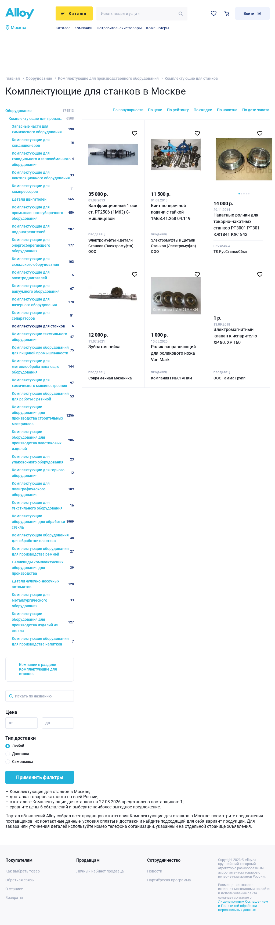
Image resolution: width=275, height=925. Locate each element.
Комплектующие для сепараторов (43, 315)
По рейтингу (178, 110)
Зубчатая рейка (104, 346)
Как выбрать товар (22, 871)
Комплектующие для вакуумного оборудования (43, 289)
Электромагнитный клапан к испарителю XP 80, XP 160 (235, 336)
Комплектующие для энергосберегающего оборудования (43, 245)
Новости (154, 871)
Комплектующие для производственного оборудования (108, 78)
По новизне (227, 110)
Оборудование (39, 78)
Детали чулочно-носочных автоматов (43, 584)
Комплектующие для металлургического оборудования (43, 600)
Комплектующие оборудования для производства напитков (43, 641)
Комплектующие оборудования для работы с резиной (43, 396)
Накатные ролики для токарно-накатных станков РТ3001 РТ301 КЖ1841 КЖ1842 (237, 224)
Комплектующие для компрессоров (43, 189)
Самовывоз (22, 761)
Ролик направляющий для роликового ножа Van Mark (173, 353)
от (11, 723)
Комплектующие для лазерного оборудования (43, 302)
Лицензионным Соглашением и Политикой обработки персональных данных (243, 905)
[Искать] (180, 13)
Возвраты (14, 897)
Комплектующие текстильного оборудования (43, 337)
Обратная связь (19, 880)
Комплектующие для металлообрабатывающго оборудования (43, 366)
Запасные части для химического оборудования (43, 129)
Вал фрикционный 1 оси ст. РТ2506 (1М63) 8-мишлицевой (112, 212)
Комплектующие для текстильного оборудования (43, 505)
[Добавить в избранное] (135, 133)
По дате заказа (255, 110)
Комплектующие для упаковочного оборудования (43, 459)
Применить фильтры (39, 777)
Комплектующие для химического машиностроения (43, 383)
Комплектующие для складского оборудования (43, 262)
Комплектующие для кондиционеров (43, 143)
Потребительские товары (119, 28)
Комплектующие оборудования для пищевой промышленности (43, 350)
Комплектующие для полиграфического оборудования (43, 489)
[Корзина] (227, 13)
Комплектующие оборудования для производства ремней (43, 551)
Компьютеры (157, 28)
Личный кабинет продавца (100, 871)
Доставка (20, 754)
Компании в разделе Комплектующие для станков (38, 669)
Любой (18, 746)
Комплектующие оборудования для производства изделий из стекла (43, 622)
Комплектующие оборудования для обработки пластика (43, 538)
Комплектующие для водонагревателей (43, 229)
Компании (83, 28)
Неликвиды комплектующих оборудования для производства (43, 567)
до (47, 723)
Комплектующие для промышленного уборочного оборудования (43, 213)
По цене (155, 110)
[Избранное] (213, 13)
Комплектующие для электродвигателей (43, 275)
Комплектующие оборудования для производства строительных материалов (43, 415)
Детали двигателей (43, 199)
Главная (12, 78)
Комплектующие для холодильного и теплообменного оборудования (43, 159)
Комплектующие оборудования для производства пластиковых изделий (43, 440)
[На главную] (28, 13)
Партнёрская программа (169, 880)
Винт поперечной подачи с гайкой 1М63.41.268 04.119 (170, 212)
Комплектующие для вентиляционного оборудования (43, 175)
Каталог (63, 28)
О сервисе (14, 889)
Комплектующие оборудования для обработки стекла (43, 521)
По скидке (203, 110)
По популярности (128, 110)
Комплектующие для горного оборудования (43, 473)
